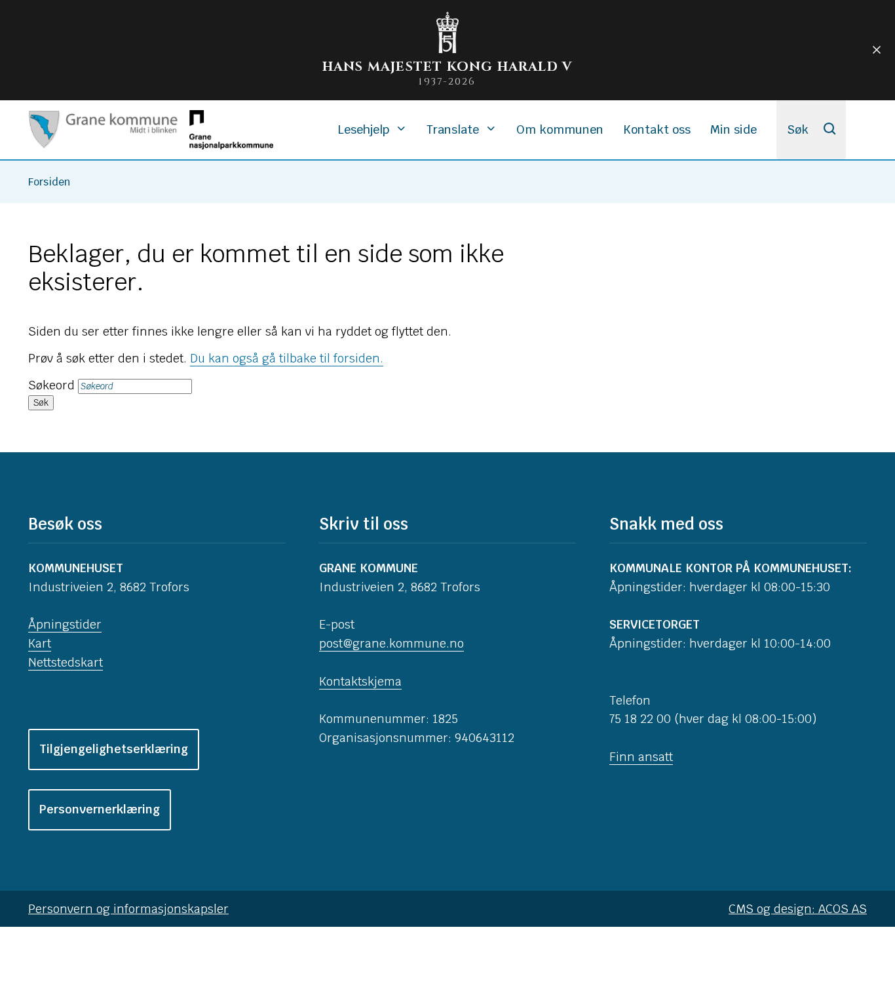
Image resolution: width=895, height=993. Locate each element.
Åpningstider (65, 624)
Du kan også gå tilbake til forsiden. (286, 358)
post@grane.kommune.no (391, 643)
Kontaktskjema (360, 681)
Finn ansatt (641, 756)
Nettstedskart (65, 662)
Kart (39, 643)
